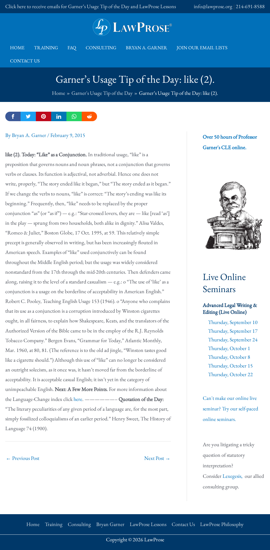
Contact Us (25, 61)
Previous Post (22, 458)
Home (17, 48)
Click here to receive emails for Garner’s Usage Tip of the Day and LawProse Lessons (90, 6)
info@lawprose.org (213, 6)
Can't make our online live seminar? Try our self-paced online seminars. (230, 409)
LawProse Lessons (148, 524)
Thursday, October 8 (229, 356)
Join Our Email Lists (202, 48)
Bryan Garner (110, 524)
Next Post (157, 458)
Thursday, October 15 (230, 365)
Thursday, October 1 (229, 348)
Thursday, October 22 (230, 374)
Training (46, 48)
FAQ (72, 48)
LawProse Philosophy (222, 524)
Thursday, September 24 (233, 339)
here (78, 399)
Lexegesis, (233, 476)
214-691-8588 (250, 6)
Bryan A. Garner (146, 48)
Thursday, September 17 (233, 330)
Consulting (101, 48)
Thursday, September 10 (233, 322)
